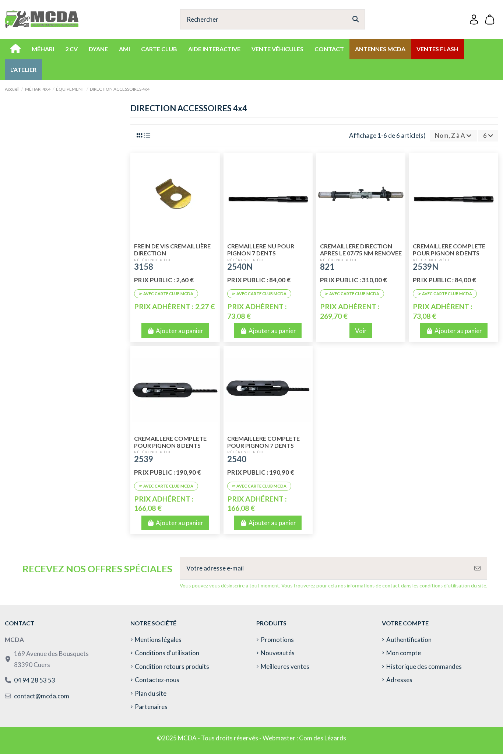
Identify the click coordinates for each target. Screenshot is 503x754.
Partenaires (151, 707)
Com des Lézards (322, 738)
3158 (143, 267)
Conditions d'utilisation (167, 653)
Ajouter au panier (179, 331)
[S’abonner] (477, 568)
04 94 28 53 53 (34, 680)
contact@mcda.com (41, 696)
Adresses (399, 680)
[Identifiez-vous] (474, 19)
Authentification (409, 639)
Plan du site (150, 693)
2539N (425, 267)
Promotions (277, 639)
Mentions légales (158, 639)
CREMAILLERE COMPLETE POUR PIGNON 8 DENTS (449, 249)
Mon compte (403, 653)
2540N (240, 267)
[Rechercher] (355, 19)
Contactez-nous (157, 680)
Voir (361, 331)
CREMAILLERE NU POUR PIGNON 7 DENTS (260, 249)
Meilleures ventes (285, 666)
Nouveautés (278, 653)
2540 (236, 459)
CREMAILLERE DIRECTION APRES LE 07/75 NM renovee (361, 249)
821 (327, 267)
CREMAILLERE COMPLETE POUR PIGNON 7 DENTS (263, 442)
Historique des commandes (424, 666)
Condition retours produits (172, 666)
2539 (143, 459)
